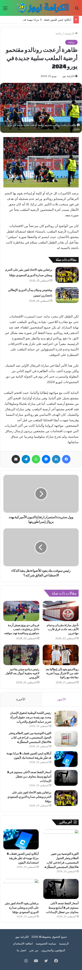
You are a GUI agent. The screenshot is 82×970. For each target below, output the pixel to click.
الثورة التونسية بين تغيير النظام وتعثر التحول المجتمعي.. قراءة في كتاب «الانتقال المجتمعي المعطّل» (30, 738)
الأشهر (61, 699)
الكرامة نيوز (68, 76)
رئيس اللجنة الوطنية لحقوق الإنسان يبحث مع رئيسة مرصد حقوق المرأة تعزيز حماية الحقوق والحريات (30, 717)
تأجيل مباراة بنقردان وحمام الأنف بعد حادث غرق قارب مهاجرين (63, 629)
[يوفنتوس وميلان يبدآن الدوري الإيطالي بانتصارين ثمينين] (67, 295)
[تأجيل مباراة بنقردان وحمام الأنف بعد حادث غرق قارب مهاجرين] (61, 611)
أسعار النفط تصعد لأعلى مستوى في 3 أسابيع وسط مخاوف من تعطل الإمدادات (29, 777)
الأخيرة (20, 699)
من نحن (33, 950)
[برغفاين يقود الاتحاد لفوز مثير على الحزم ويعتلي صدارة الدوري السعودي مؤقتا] (67, 275)
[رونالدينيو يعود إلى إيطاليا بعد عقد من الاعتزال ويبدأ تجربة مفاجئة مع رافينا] (61, 655)
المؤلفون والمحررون (53, 950)
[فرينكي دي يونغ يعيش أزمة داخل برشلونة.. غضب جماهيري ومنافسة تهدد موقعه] (21, 611)
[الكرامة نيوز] (41, 8)
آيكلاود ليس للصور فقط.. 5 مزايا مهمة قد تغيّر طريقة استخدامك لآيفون (23, 858)
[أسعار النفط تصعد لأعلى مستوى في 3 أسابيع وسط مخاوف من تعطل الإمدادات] (66, 778)
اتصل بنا (21, 950)
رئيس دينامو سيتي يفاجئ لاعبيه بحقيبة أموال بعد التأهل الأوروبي (22, 673)
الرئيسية (70, 33)
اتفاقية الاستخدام (23, 943)
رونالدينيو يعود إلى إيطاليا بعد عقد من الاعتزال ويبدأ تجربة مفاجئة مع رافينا (62, 673)
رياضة (59, 33)
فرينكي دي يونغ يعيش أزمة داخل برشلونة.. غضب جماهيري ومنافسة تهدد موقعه (21, 629)
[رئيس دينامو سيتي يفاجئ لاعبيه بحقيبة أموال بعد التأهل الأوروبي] (21, 655)
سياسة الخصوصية (46, 943)
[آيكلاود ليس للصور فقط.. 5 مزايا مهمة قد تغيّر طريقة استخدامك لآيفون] (66, 759)
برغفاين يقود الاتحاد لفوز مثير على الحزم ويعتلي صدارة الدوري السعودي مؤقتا (29, 797)
